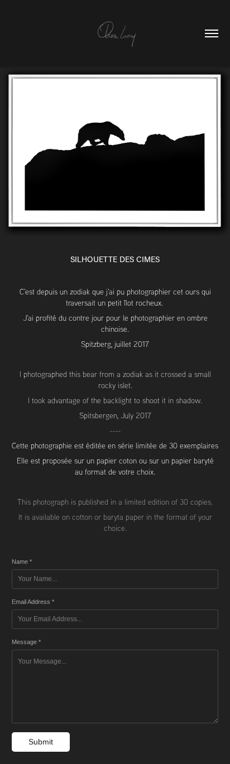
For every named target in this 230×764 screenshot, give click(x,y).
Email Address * (33, 601)
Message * (26, 642)
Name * (22, 561)
